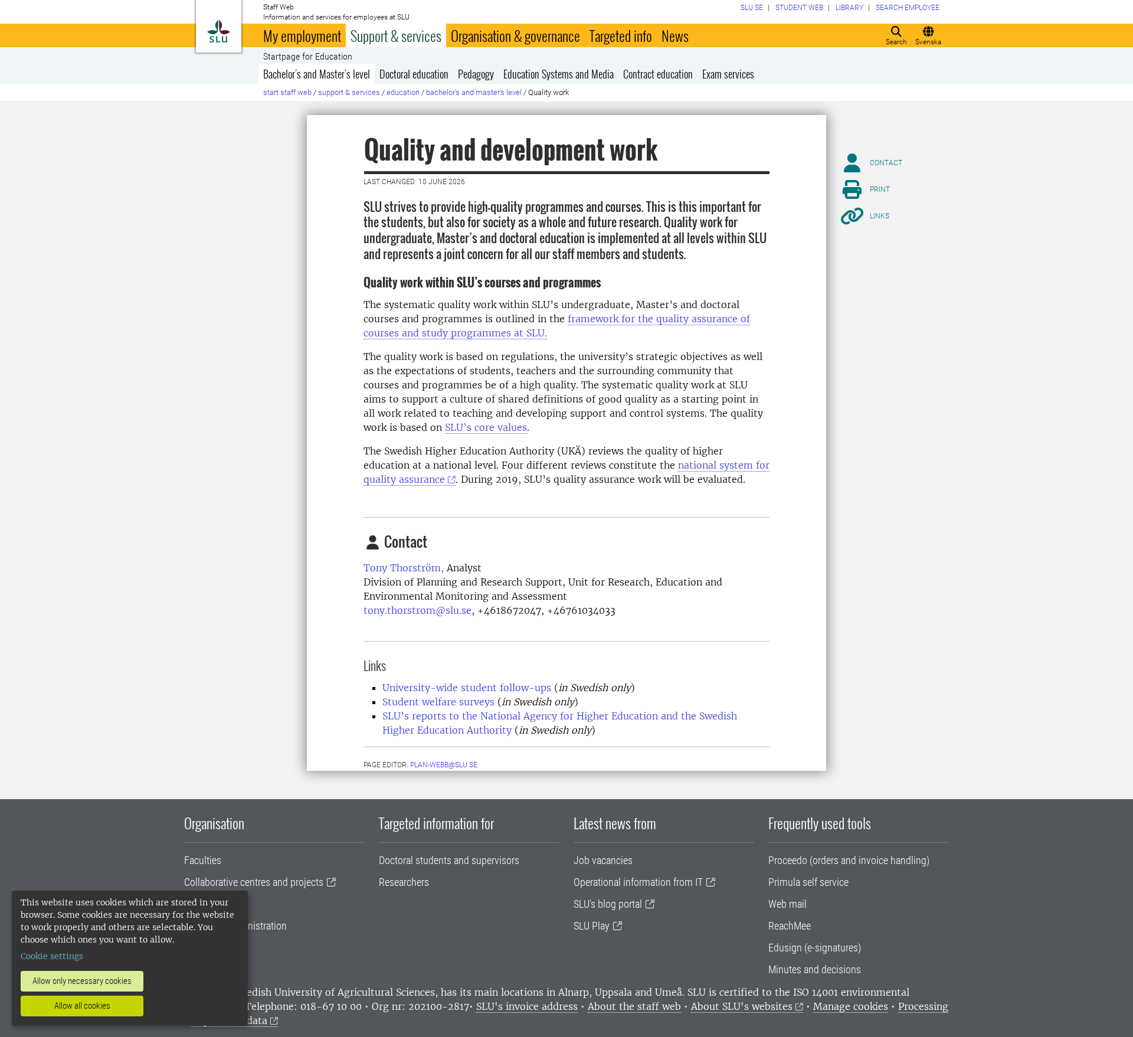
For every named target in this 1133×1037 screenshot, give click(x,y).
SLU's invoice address (527, 1006)
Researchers (404, 882)
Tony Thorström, (404, 568)
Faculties (202, 860)
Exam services (728, 73)
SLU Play (592, 926)
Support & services (396, 35)
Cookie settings (52, 956)
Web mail (787, 904)
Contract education (658, 73)
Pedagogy (476, 73)
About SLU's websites (742, 1006)
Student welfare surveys (438, 702)
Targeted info (621, 35)
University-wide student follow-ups (466, 687)
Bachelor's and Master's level (316, 73)
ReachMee (789, 926)
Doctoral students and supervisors (449, 860)
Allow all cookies (82, 1005)
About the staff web (634, 1006)
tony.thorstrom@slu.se (417, 610)
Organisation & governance (515, 35)
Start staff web (287, 92)
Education (403, 92)
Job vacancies (603, 860)
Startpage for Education (307, 56)
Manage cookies (850, 1006)
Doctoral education (413, 73)
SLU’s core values (486, 427)
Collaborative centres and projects (253, 882)
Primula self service (808, 882)
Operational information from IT (638, 882)
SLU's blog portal (608, 904)
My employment (302, 35)
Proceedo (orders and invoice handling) (848, 860)
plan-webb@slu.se (443, 765)
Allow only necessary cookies (82, 981)
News (675, 35)
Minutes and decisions (814, 969)
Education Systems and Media (558, 73)
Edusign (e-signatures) (814, 947)
